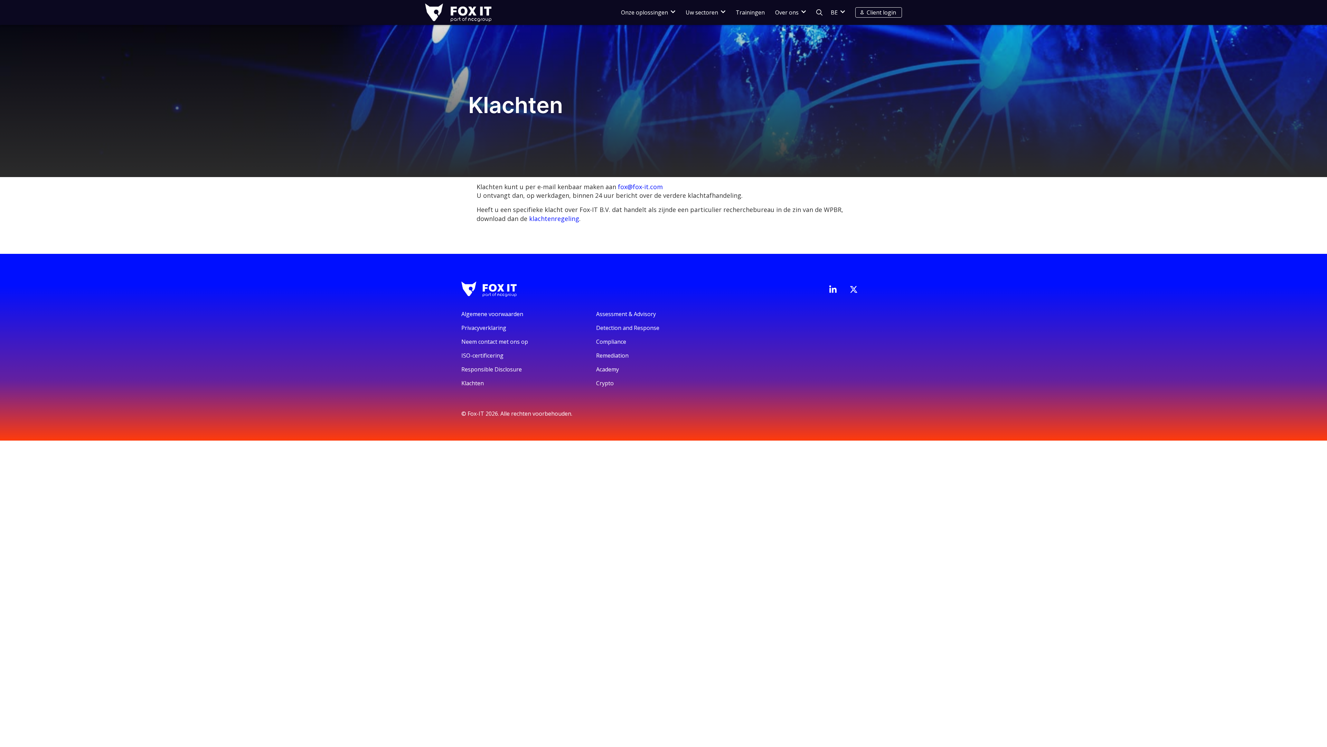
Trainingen (750, 12)
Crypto (605, 383)
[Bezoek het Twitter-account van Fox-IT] (853, 289)
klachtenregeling (554, 218)
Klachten (472, 383)
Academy (607, 369)
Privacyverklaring (483, 328)
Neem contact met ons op (494, 341)
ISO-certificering (482, 355)
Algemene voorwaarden (492, 314)
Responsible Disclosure (491, 369)
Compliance (611, 341)
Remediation (612, 355)
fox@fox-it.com (640, 187)
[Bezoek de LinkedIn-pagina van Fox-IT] (833, 289)
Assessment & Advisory (626, 314)
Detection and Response (627, 328)
